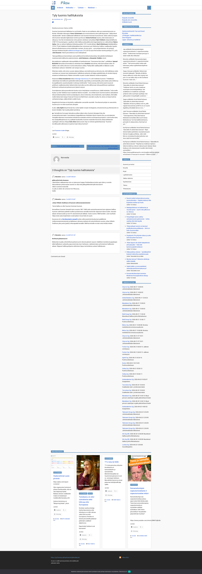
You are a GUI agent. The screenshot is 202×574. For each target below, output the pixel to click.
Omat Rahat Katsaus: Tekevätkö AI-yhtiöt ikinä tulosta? (136, 84)
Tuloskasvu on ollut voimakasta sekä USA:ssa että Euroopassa (86, 501)
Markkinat (91, 8)
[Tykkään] (53, 22)
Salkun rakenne (128, 178)
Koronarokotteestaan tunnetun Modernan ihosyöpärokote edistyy (137, 274)
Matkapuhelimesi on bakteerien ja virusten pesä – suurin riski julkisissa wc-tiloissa (138, 210)
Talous (125, 185)
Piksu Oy (53, 557)
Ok (129, 571)
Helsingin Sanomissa (81, 79)
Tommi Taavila (116, 500)
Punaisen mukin (60, 131)
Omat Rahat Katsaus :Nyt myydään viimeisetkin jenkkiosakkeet (103, 147)
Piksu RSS (125, 557)
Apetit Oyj (125, 358)
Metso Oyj (125, 325)
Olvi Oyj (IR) (125, 434)
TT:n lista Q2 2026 (112, 462)
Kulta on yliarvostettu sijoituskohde (68, 146)
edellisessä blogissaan (75, 51)
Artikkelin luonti (127, 22)
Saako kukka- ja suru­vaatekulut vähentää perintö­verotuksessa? (137, 267)
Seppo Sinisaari (66, 519)
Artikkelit (60, 8)
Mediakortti (76, 557)
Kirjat (124, 171)
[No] (200, 571)
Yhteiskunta (127, 189)
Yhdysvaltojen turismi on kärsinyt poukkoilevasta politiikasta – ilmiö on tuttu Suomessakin (138, 228)
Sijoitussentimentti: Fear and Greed (133, 31)
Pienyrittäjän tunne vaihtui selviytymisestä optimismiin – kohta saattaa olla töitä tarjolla (138, 219)
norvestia (69, 19)
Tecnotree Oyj (126, 385)
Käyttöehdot (67, 557)
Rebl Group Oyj (126, 314)
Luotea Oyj (125, 445)
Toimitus (60, 557)
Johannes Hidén (143, 536)
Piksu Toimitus (91, 544)
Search (149, 8)
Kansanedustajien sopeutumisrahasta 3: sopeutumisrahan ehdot (135, 51)
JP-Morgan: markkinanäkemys (131, 35)
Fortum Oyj (125, 347)
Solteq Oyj (125, 369)
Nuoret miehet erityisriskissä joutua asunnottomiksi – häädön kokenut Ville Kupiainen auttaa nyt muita (139, 200)
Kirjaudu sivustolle (128, 18)
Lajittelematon (127, 175)
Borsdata (125, 33)
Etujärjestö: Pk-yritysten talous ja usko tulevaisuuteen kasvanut (139, 236)
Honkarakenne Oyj (128, 379)
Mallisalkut (69, 8)
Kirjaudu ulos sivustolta (129, 20)
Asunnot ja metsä (128, 164)
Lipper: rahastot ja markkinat (131, 40)
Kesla (124, 363)
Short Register (126, 38)
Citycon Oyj (125, 287)
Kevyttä (125, 168)
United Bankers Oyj (128, 298)
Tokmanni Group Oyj (128, 412)
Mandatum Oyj (126, 303)
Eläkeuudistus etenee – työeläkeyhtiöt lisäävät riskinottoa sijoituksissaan (139, 253)
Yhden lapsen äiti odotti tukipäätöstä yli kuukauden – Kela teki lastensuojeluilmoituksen (138, 245)
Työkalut (81, 8)
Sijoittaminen (127, 182)
